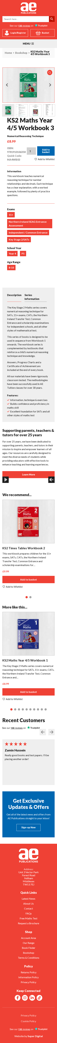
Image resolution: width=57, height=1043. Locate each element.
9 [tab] (42, 709)
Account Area (28, 937)
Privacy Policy (28, 982)
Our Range (28, 942)
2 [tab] (30, 597)
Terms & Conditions (28, 957)
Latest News (28, 898)
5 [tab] (27, 709)
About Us (28, 903)
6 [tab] (30, 709)
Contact (28, 908)
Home (8, 53)
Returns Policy (28, 972)
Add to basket (46, 150)
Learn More (28, 474)
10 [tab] (46, 709)
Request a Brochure (28, 923)
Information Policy (28, 977)
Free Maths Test (28, 918)
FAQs (28, 913)
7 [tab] (34, 709)
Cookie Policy (28, 1021)
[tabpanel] (28, 544)
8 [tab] (38, 709)
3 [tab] (19, 709)
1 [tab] (27, 597)
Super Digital (35, 1036)
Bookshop (21, 53)
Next (50, 85)
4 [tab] (23, 709)
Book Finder (28, 947)
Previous (7, 85)
